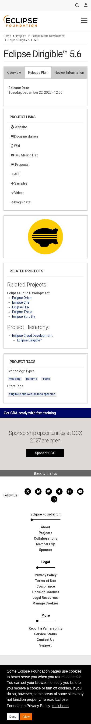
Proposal (21, 164)
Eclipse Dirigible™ (18, 40)
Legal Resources (45, 598)
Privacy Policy (45, 575)
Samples (21, 183)
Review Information (69, 72)
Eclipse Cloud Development (49, 36)
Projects (21, 36)
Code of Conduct (45, 592)
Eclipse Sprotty (23, 316)
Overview (14, 72)
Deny (12, 716)
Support (45, 645)
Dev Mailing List (26, 155)
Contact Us (45, 640)
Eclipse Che (20, 302)
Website (20, 127)
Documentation (26, 136)
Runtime (31, 378)
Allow (26, 716)
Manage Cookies (45, 603)
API (16, 174)
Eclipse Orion (22, 298)
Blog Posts (22, 202)
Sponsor (45, 550)
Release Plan (38, 72)
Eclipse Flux (20, 307)
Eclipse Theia (22, 312)
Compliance (45, 586)
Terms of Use (45, 581)
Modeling (15, 378)
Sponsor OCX (45, 453)
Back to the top (45, 473)
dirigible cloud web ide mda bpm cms (32, 394)
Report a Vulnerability (45, 628)
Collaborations (45, 538)
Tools (46, 378)
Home (7, 36)
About (45, 527)
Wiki (16, 146)
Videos (19, 193)
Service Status (45, 634)
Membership (45, 544)
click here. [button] (60, 706)
